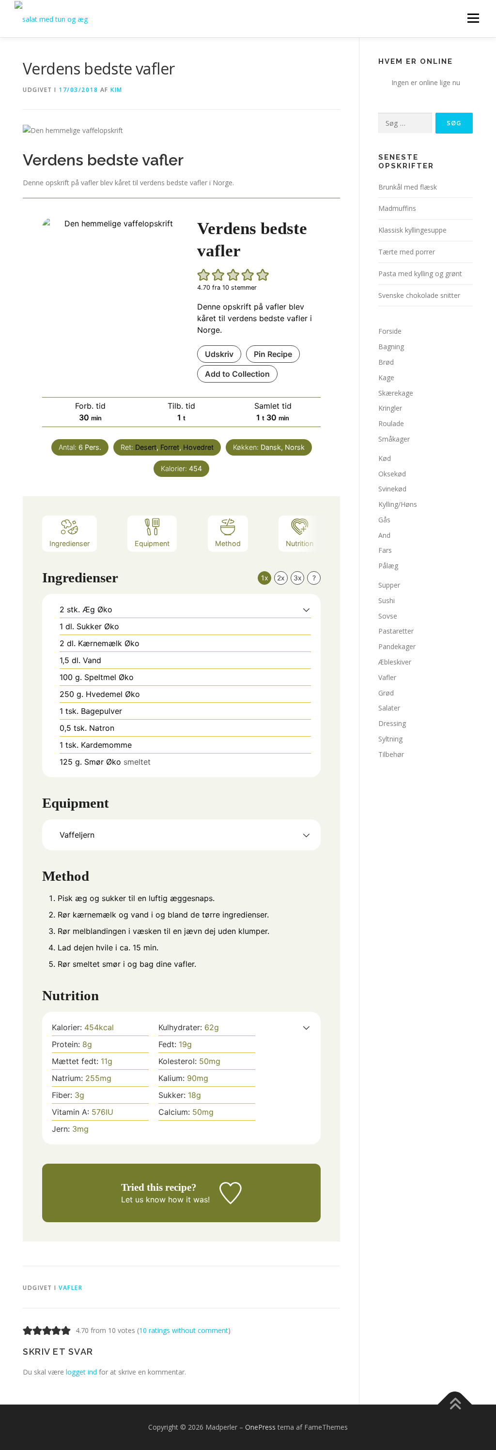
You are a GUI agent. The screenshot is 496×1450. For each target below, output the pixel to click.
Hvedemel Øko (113, 694)
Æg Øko (97, 609)
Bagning (391, 346)
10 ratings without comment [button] (183, 1330)
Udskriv (219, 354)
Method (228, 543)
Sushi (386, 600)
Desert (145, 447)
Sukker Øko (98, 626)
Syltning (390, 738)
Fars (385, 550)
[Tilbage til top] (455, 1405)
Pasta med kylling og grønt (420, 273)
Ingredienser (69, 543)
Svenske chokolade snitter (419, 295)
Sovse (387, 616)
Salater (389, 707)
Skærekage (395, 393)
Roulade (391, 423)
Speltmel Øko (109, 677)
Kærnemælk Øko (109, 643)
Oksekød (392, 473)
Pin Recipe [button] (273, 354)
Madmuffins (397, 208)
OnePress (260, 1427)
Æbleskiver (394, 661)
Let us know (143, 1199)
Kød (384, 458)
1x (264, 578)
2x (281, 578)
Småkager (394, 439)
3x (298, 578)
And (384, 535)
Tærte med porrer (406, 251)
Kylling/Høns (397, 504)
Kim (116, 90)
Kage (386, 377)
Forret (169, 447)
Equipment (152, 543)
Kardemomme (106, 745)
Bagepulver (101, 711)
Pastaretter (396, 631)
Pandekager (397, 646)
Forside (390, 331)
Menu (473, 18)
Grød (386, 692)
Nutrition (299, 543)
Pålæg (388, 565)
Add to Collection (237, 374)
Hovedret (198, 447)
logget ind (81, 1371)
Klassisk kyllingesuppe (412, 230)
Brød (386, 362)
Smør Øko (102, 762)
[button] (204, 275)
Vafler (70, 1288)
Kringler (390, 408)
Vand (92, 660)
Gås (384, 519)
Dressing (392, 723)
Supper (389, 585)
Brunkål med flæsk (407, 187)
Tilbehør (391, 754)
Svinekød (392, 488)
